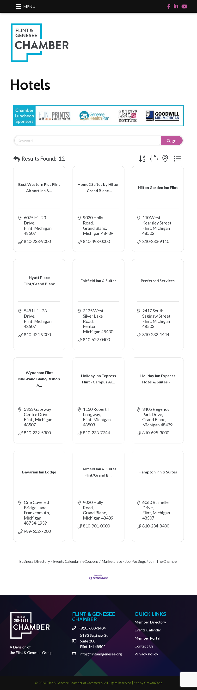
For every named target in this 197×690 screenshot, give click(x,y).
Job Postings (135, 561)
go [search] (174, 140)
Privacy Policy (146, 654)
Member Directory (150, 622)
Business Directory (34, 561)
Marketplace (112, 561)
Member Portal (147, 638)
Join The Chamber (163, 561)
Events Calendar (66, 561)
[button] (16, 159)
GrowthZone (153, 683)
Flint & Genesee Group (34, 652)
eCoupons (90, 561)
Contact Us (144, 646)
